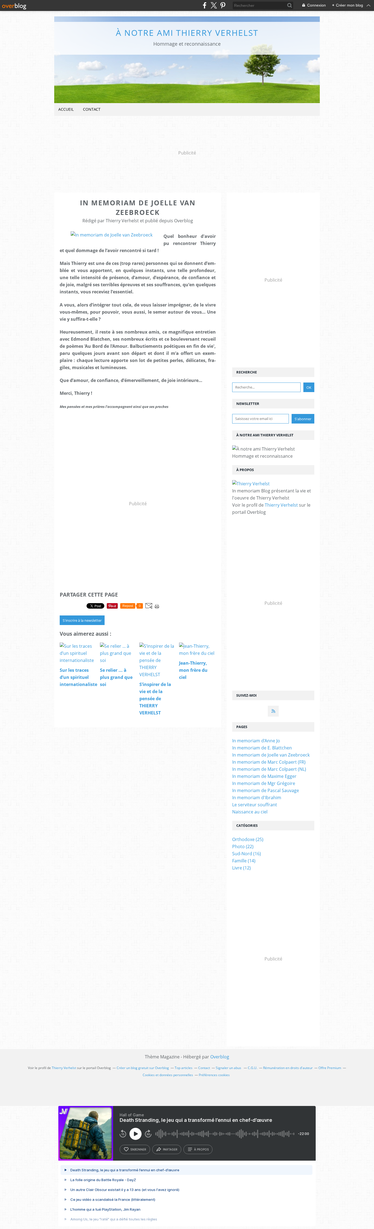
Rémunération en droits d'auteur (288, 1067)
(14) (243, 861)
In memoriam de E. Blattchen (262, 748)
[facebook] (204, 5)
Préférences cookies (214, 1075)
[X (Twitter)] (213, 5)
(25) (247, 839)
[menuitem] (66, 109)
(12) (241, 868)
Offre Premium (329, 1067)
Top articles (183, 1067)
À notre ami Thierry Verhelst (187, 32)
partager (170, 1149)
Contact (91, 109)
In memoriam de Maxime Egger (264, 776)
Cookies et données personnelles (168, 1075)
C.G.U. (252, 1067)
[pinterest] (222, 5)
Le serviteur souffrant (254, 805)
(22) (243, 846)
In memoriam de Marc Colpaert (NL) (269, 769)
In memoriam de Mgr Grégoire (263, 783)
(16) (246, 854)
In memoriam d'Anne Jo (256, 741)
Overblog (219, 1057)
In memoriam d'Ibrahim (256, 798)
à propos (201, 1149)
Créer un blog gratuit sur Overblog (143, 1067)
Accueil (66, 109)
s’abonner (138, 1149)
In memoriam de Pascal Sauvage (265, 790)
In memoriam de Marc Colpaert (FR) (269, 762)
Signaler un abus (229, 1067)
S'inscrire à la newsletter (82, 620)
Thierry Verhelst (281, 505)
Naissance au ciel (249, 812)
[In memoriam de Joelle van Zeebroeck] (112, 235)
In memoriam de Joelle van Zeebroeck (271, 755)
